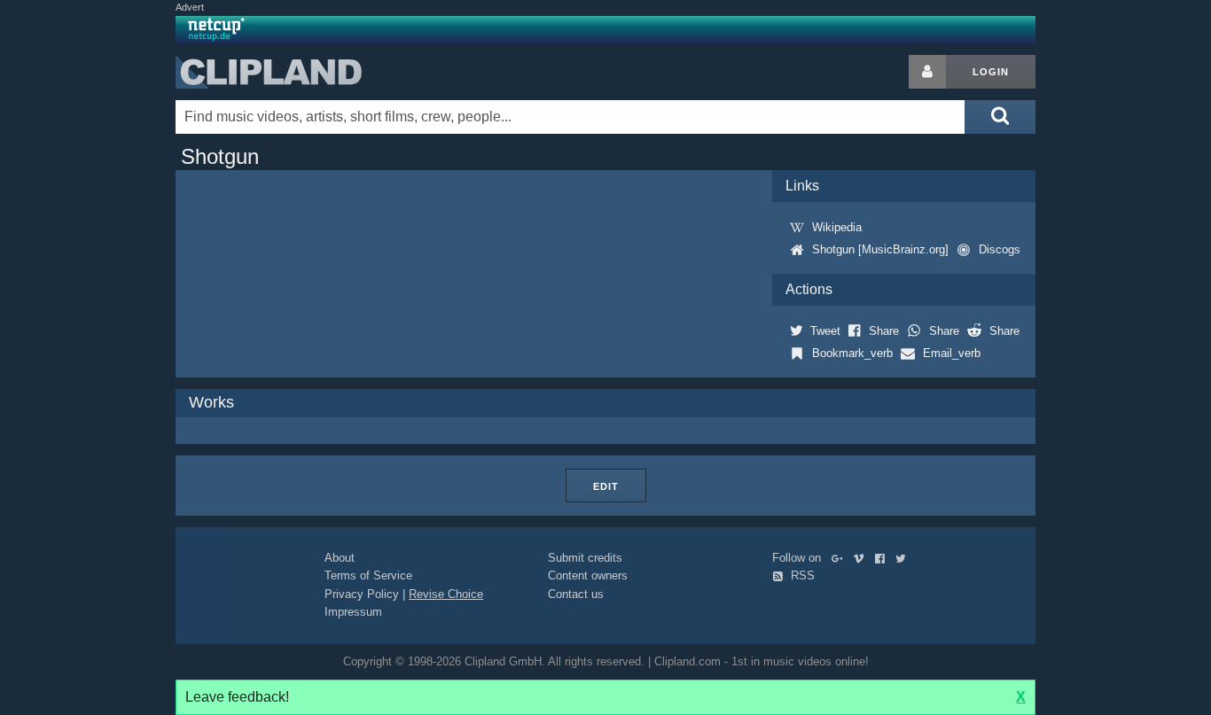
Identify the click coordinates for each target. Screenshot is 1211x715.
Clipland (269, 72)
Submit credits (585, 557)
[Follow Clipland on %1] (841, 557)
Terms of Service (368, 575)
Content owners (588, 575)
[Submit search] (1000, 117)
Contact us (576, 594)
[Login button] (927, 72)
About (339, 557)
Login (991, 71)
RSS (801, 575)
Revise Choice (446, 594)
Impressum (353, 611)
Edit (606, 486)
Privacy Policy (361, 594)
